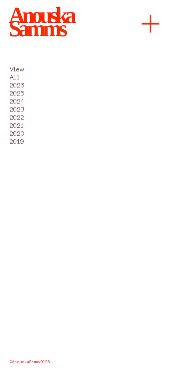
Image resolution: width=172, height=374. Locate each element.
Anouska (41, 15)
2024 (17, 101)
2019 (17, 141)
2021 (16, 125)
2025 (17, 93)
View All (17, 73)
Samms (37, 28)
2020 (17, 133)
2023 (17, 109)
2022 (17, 117)
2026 (17, 85)
